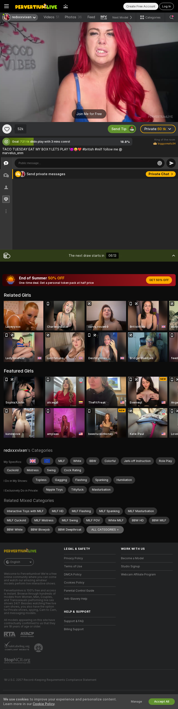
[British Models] (32, 461)
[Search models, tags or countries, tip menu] (171, 17)
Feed (91, 17)
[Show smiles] (159, 163)
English (15, 562)
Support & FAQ (74, 621)
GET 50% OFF (159, 280)
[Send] (171, 163)
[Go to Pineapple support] (39, 647)
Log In (166, 6)
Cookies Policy (74, 582)
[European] (47, 461)
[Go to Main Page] (36, 6)
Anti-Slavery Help (75, 598)
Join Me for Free (89, 114)
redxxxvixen (15, 450)
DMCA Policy (73, 574)
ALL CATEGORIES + (105, 529)
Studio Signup (130, 566)
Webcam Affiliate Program (138, 574)
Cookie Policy (43, 704)
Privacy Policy (73, 558)
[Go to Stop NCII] (17, 660)
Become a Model (132, 558)
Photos (73, 17)
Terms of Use (73, 566)
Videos (51, 17)
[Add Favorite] (7, 129)
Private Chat (159, 174)
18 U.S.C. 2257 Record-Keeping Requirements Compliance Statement (50, 679)
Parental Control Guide (79, 590)
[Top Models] (65, 6)
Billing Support (74, 629)
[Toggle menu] (6, 6)
